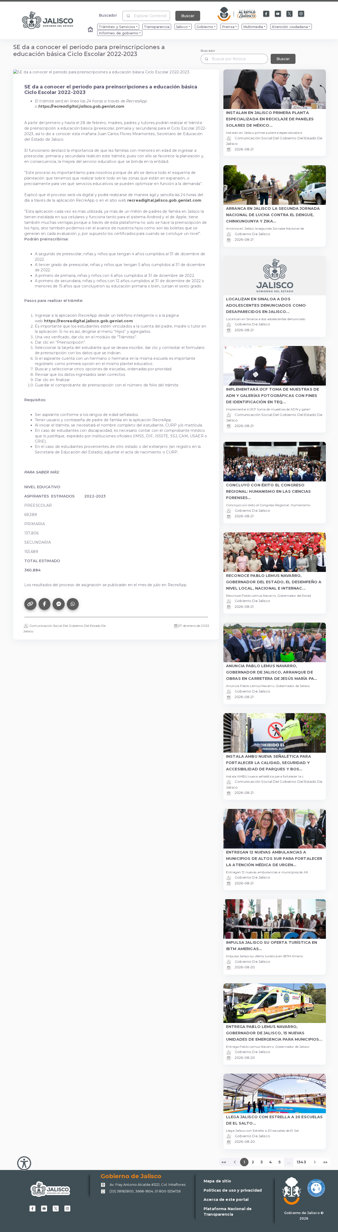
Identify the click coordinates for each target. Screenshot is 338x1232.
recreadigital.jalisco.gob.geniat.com (164, 200)
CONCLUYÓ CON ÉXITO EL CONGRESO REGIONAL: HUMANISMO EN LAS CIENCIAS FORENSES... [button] (268, 491)
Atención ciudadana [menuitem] (290, 27)
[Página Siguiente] (314, 1162)
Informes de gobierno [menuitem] (118, 33)
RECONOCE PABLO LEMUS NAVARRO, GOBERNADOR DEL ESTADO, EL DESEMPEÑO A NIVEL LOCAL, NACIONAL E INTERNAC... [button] (273, 582)
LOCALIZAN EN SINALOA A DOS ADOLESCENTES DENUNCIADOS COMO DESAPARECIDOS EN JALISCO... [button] (266, 305)
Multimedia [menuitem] (253, 27)
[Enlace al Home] (91, 30)
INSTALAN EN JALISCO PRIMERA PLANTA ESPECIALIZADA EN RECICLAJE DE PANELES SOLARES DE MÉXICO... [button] (270, 119)
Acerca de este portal (226, 1199)
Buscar (187, 15)
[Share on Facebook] (45, 604)
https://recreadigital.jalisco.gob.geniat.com (88, 321)
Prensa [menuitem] (228, 27)
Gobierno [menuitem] (204, 27)
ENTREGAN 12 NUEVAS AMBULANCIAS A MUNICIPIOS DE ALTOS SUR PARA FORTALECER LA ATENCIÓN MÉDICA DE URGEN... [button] (274, 858)
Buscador (108, 15)
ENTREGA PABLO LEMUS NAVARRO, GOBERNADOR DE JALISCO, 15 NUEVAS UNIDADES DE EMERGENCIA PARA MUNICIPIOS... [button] (274, 1033)
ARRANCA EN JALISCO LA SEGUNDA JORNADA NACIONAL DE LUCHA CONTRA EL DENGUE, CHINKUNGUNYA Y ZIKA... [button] (273, 215)
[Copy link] (30, 604)
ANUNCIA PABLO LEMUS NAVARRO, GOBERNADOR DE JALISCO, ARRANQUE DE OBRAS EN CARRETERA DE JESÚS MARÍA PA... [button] (271, 672)
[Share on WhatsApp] (73, 604)
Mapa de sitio (217, 1181)
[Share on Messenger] (59, 604)
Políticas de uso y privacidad (233, 1190)
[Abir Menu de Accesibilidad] (24, 1163)
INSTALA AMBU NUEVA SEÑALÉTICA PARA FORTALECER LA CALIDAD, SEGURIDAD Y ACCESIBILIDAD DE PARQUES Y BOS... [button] (268, 762)
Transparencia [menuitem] (157, 27)
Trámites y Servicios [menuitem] (117, 27)
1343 (301, 1162)
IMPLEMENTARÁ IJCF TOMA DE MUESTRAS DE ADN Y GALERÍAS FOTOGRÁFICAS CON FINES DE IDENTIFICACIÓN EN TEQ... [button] (272, 395)
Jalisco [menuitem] (182, 27)
